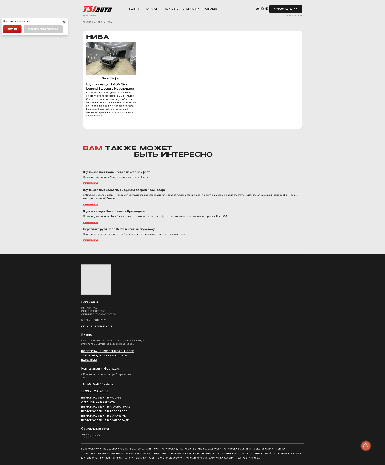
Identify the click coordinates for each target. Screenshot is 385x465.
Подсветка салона (115, 449)
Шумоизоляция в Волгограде (105, 420)
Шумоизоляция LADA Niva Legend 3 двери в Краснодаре (124, 190)
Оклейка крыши (146, 458)
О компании (190, 9)
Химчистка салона (221, 458)
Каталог (152, 9)
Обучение (171, 9)
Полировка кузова (248, 458)
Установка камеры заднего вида (147, 453)
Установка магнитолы (144, 449)
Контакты (210, 9)
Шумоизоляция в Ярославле (104, 411)
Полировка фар (91, 449)
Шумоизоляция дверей (257, 453)
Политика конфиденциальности (107, 351)
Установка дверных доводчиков (102, 453)
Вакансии (89, 360)
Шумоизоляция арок (226, 453)
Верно (12, 29)
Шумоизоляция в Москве (101, 398)
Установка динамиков (176, 449)
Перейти (90, 183)
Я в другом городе (43, 29)
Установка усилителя (238, 449)
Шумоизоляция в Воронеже (103, 416)
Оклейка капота (122, 458)
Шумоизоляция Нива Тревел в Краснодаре (114, 211)
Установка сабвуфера (207, 449)
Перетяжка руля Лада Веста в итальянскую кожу (119, 229)
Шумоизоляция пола (287, 453)
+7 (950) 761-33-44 (285, 9)
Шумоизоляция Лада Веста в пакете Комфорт (116, 172)
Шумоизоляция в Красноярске (105, 407)
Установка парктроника (270, 449)
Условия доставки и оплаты (104, 356)
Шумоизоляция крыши (95, 458)
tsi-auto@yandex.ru (97, 384)
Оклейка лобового (170, 458)
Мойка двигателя (196, 458)
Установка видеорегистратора (191, 453)
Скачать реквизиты (96, 326)
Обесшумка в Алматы (98, 402)
